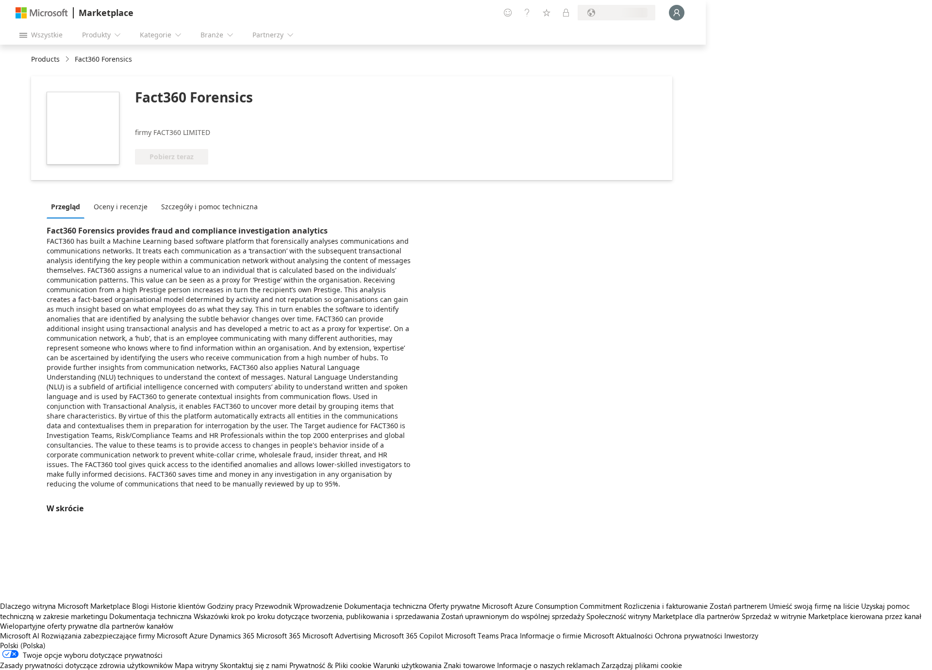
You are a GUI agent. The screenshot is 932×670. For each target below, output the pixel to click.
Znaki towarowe (469, 665)
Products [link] (45, 59)
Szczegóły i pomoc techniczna (209, 206)
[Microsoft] (42, 12)
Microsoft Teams (472, 635)
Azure (198, 635)
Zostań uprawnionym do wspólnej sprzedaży (512, 616)
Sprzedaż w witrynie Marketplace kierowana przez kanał (831, 616)
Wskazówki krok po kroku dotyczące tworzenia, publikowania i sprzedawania (316, 616)
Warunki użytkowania (407, 665)
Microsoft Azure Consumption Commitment (553, 606)
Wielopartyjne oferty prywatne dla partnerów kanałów (86, 626)
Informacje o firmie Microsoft (567, 635)
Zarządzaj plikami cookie (641, 665)
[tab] (68, 206)
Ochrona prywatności (688, 635)
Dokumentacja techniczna (385, 606)
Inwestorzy (741, 635)
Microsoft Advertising (336, 635)
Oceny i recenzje (121, 206)
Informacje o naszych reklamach (548, 665)
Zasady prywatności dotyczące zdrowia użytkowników (86, 665)
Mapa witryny (196, 665)
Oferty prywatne (454, 606)
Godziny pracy (230, 606)
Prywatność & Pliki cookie (330, 665)
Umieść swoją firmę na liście (814, 606)
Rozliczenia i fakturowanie (666, 606)
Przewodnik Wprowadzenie (298, 606)
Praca (509, 635)
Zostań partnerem (738, 606)
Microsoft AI (19, 635)
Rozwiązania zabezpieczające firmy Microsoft (114, 635)
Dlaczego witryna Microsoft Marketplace (65, 606)
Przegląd (65, 206)
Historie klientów (178, 606)
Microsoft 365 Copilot (408, 635)
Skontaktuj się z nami (253, 665)
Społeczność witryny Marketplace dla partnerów (663, 616)
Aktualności (634, 635)
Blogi (140, 606)
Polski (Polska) (23, 645)
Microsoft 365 (278, 635)
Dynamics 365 (232, 635)
